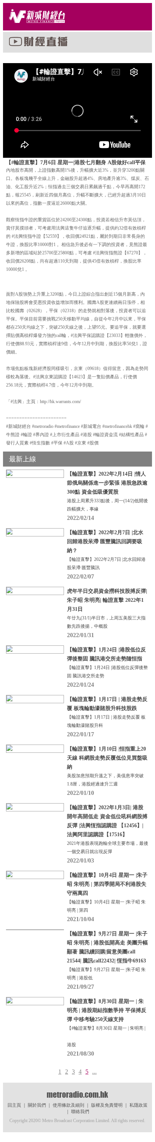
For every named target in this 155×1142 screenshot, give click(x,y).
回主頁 (14, 1105)
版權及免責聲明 (107, 1105)
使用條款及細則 (68, 1105)
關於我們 (37, 1105)
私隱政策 (138, 1105)
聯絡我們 (80, 1111)
